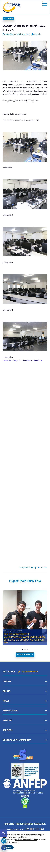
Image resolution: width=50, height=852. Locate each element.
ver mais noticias (23, 654)
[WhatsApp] (42, 567)
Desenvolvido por (14, 830)
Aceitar (8, 847)
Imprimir (37, 34)
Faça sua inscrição (29, 671)
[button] (3, 833)
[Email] (32, 567)
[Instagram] (45, 567)
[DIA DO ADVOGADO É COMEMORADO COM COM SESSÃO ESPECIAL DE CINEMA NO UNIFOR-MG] (25, 616)
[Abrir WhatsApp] (43, 845)
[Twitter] (38, 567)
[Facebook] (35, 567)
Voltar (10, 18)
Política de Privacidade (25, 839)
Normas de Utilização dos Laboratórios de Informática (22, 360)
